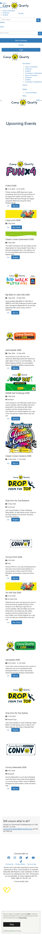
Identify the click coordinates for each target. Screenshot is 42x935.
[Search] (38, 20)
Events (25, 85)
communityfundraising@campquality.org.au (18, 829)
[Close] (1, 100)
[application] (21, 922)
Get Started (26, 63)
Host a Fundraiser (31, 67)
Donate (21, 13)
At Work (28, 71)
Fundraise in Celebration (33, 73)
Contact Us (9, 864)
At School (28, 69)
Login (21, 50)
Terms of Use (31, 864)
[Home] (21, 5)
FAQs (24, 96)
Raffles (25, 89)
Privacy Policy (20, 864)
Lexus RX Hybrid (31, 92)
